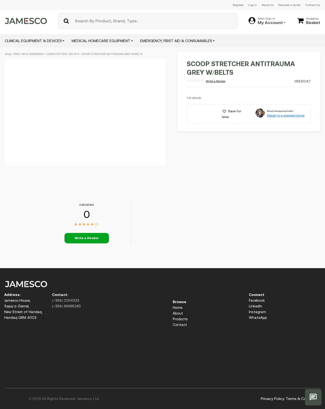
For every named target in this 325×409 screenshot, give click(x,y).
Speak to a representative (286, 115)
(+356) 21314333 (65, 300)
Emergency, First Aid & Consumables (176, 41)
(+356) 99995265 (66, 306)
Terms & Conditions (303, 398)
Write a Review (206, 81)
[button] (235, 114)
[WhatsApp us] (313, 397)
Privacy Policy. (273, 398)
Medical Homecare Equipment (101, 41)
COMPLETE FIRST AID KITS (63, 54)
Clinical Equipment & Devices (33, 41)
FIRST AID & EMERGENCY (28, 54)
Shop (8, 54)
